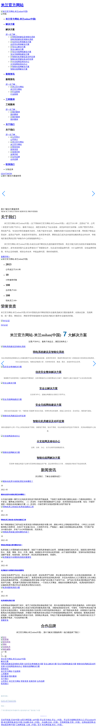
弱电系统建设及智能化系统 (21, 39)
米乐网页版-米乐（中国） (52, 725)
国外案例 (14, 119)
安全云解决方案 (17, 49)
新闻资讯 (10, 74)
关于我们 (10, 124)
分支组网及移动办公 (18, 64)
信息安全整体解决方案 (19, 44)
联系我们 (10, 164)
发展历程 (14, 154)
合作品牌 (14, 159)
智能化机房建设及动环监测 (21, 59)
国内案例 (14, 114)
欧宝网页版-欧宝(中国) (13, 722)
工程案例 (10, 99)
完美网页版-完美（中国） (70, 722)
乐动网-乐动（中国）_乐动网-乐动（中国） (41, 722)
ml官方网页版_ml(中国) (29, 720)
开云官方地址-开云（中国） (51, 720)
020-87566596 (6, 174)
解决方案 (10, 24)
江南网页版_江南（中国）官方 (28, 725)
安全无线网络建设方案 (19, 54)
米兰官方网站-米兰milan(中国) (21, 19)
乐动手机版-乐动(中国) (10, 720)
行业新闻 (14, 94)
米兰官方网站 (12, 5)
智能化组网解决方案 (18, 69)
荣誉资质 (14, 149)
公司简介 (14, 139)
